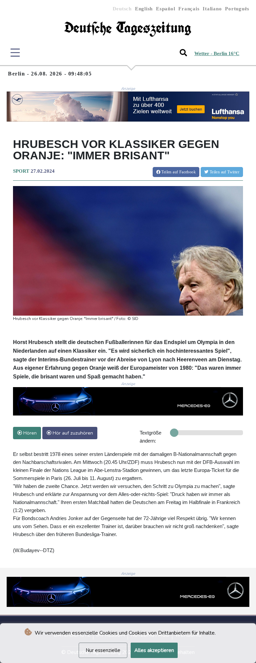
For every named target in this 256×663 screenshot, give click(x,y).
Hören (29, 433)
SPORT (21, 171)
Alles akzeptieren (154, 650)
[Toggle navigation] (15, 52)
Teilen (178, 172)
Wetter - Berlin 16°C (216, 53)
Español (165, 8)
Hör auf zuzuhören (72, 433)
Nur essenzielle (103, 650)
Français (188, 8)
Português (237, 8)
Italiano (212, 8)
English (144, 8)
